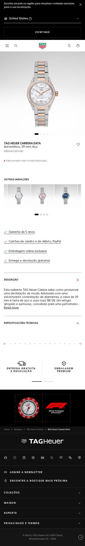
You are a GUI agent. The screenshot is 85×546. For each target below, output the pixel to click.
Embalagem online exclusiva (28, 251)
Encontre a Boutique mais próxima (39, 481)
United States (18, 18)
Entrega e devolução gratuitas (29, 260)
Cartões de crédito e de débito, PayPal (35, 241)
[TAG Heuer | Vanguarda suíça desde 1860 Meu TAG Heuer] (42, 441)
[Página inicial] (42, 45)
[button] (69, 46)
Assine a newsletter (26, 472)
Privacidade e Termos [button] (22, 523)
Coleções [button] (12, 493)
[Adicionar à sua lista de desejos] (78, 144)
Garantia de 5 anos (22, 232)
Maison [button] (10, 503)
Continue (58, 32)
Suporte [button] (10, 513)
